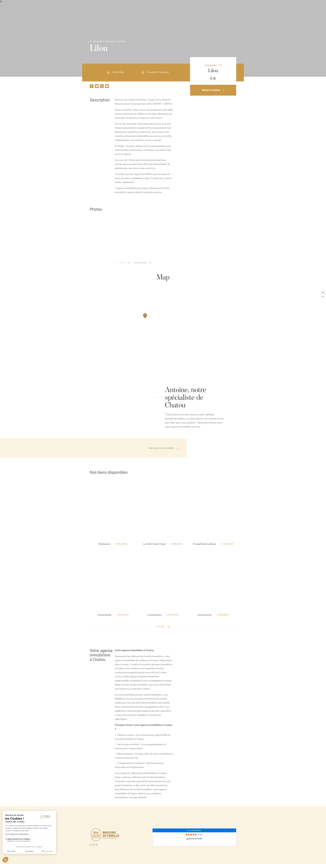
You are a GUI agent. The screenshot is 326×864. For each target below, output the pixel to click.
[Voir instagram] (91, 845)
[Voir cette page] (93, 845)
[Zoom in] (323, 292)
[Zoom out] (323, 296)
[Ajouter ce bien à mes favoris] (129, 486)
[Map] (163, 321)
